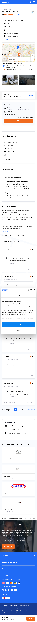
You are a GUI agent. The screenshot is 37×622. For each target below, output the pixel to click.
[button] (19, 55)
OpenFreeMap (11, 57)
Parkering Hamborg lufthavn (16, 518)
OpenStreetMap (12, 59)
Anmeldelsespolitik (6, 608)
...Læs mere (13, 263)
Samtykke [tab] (7, 295)
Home (5, 518)
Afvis (18, 330)
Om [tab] (30, 295)
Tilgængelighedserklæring (18, 608)
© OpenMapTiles (18, 57)
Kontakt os (8, 546)
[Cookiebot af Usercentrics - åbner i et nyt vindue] (27, 290)
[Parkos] (5, 2)
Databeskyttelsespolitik (23, 605)
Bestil (18, 120)
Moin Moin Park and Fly (30, 518)
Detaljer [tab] (18, 295)
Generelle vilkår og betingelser (9, 605)
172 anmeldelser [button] (17, 14)
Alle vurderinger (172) (10, 241)
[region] (18, 53)
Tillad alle (18, 324)
